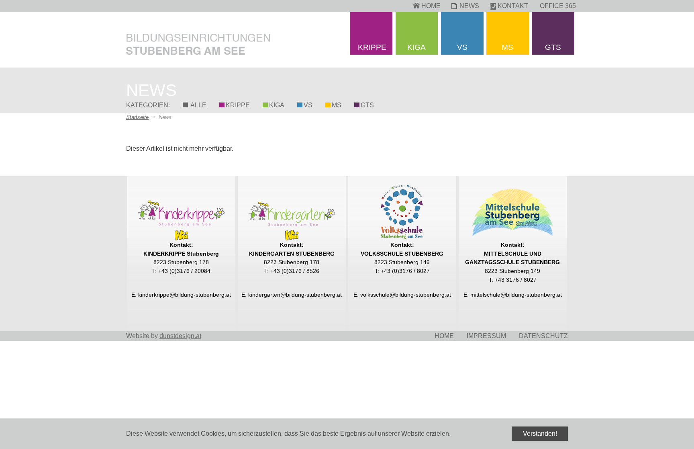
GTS (367, 105)
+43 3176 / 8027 (516, 280)
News (469, 5)
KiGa (276, 105)
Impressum (486, 335)
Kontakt (513, 5)
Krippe (238, 105)
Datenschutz (543, 335)
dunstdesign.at (180, 335)
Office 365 (558, 5)
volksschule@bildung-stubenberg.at (405, 294)
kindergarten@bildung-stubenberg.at (295, 294)
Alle (197, 105)
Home (431, 5)
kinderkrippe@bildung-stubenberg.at (184, 294)
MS (336, 105)
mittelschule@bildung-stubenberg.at (516, 294)
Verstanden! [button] (540, 433)
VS (308, 105)
